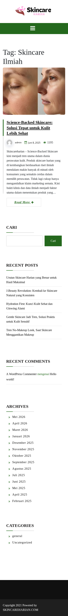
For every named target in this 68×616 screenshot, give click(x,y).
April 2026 (19, 423)
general (17, 536)
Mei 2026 (18, 416)
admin (18, 142)
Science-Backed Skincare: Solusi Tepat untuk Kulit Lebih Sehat (30, 128)
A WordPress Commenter (21, 374)
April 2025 (19, 494)
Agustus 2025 (21, 468)
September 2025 (23, 462)
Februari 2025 (22, 501)
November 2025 (23, 449)
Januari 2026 (21, 436)
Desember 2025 (23, 442)
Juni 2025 (19, 481)
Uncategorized (22, 542)
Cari (11, 227)
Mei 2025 (18, 488)
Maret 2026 (20, 429)
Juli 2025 (18, 475)
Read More (22, 202)
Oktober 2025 (21, 455)
